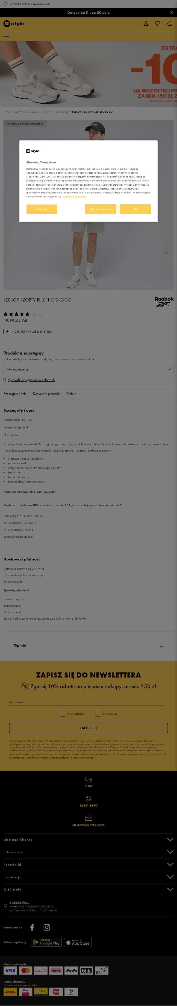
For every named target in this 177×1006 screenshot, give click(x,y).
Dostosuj (42, 209)
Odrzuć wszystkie (101, 209)
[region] (88, 181)
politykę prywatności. (75, 196)
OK (135, 209)
